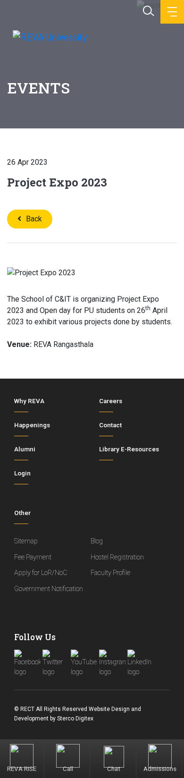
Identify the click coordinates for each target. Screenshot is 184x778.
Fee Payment (32, 557)
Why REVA (29, 401)
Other (22, 512)
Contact (110, 425)
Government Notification (48, 589)
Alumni (24, 449)
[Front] (49, 37)
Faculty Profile (110, 573)
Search (148, 10)
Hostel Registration (117, 557)
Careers (110, 401)
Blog (97, 541)
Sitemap (26, 541)
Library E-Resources (129, 449)
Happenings (32, 425)
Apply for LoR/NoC (40, 573)
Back (34, 218)
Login (22, 473)
